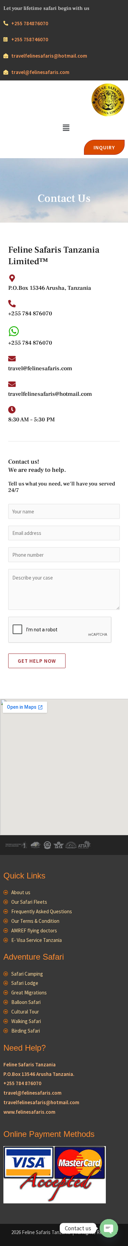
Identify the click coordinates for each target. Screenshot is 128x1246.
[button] (66, 127)
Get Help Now (37, 661)
